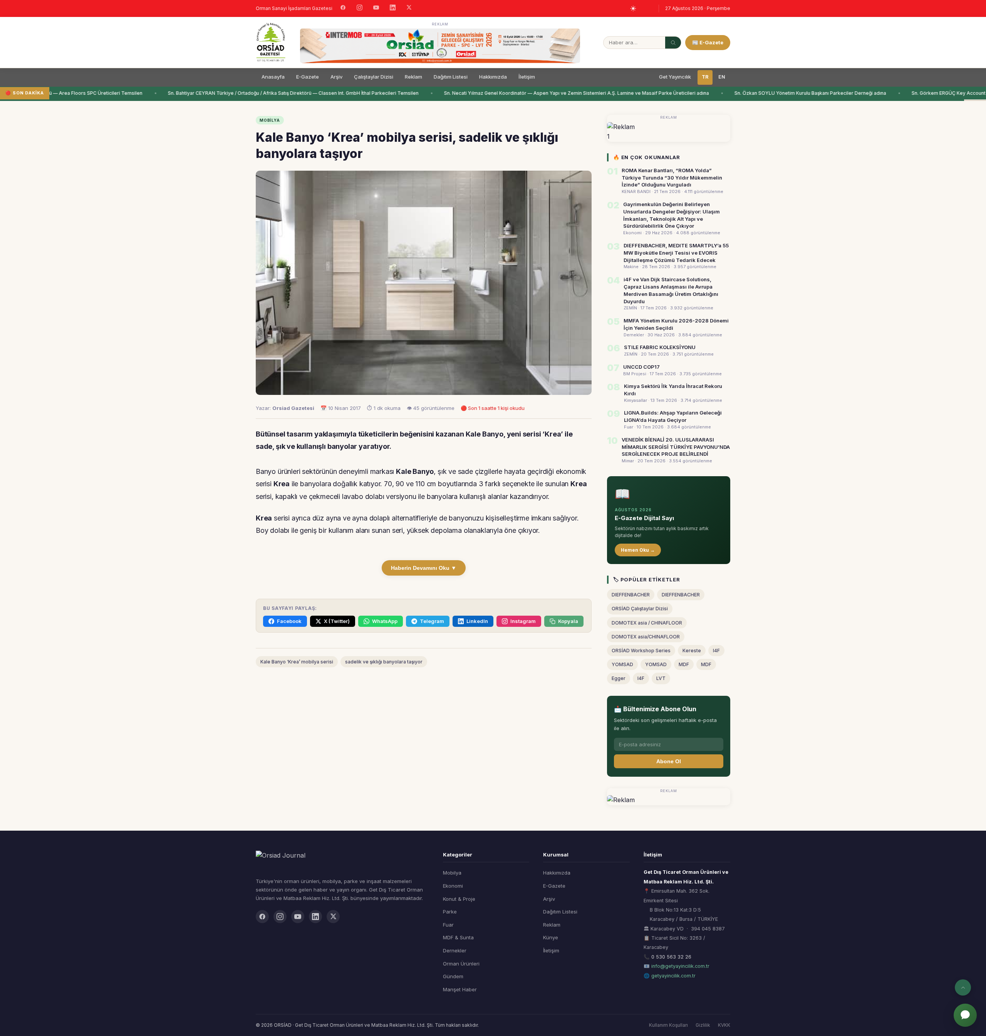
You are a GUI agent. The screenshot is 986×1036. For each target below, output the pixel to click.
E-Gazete (307, 77)
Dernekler (454, 950)
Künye (550, 937)
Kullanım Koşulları (668, 1025)
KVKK (724, 1025)
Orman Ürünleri (461, 963)
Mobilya (452, 873)
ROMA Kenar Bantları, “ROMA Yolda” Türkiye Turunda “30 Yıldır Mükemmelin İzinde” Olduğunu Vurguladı (672, 177)
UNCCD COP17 (641, 367)
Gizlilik (703, 1025)
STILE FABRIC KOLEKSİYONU (660, 347)
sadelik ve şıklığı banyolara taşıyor (384, 662)
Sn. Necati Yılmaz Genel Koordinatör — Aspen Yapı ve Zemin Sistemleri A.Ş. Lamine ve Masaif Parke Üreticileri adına (563, 93)
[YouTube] (376, 8)
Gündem (453, 976)
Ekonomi (453, 886)
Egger (618, 678)
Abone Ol (668, 761)
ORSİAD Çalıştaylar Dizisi (640, 608)
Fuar (448, 925)
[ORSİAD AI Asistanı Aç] (965, 1015)
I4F (716, 650)
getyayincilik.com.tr (673, 976)
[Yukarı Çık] (963, 987)
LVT (661, 678)
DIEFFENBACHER (631, 595)
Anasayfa (273, 77)
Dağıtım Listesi (451, 77)
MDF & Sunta (458, 937)
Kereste (691, 650)
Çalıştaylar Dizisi (373, 77)
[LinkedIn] (393, 8)
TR (705, 77)
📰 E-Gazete (707, 42)
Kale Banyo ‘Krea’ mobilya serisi (296, 662)
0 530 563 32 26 (671, 957)
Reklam (413, 77)
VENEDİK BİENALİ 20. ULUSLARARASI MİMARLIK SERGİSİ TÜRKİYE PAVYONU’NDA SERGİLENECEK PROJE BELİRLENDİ (676, 447)
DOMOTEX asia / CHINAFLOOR (647, 623)
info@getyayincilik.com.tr (680, 966)
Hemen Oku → (638, 550)
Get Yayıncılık (675, 77)
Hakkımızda (493, 77)
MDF (684, 664)
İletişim (526, 77)
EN (721, 77)
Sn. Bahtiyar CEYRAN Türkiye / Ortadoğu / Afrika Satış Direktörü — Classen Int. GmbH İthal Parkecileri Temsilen (280, 93)
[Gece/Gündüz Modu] (633, 8)
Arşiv (336, 77)
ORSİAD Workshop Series (641, 650)
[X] (409, 8)
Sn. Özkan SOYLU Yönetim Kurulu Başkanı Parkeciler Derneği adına (798, 93)
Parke (450, 911)
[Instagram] (359, 8)
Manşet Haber (460, 989)
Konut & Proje (459, 899)
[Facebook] (343, 8)
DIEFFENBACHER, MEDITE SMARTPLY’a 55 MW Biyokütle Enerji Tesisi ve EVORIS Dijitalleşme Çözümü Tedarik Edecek (676, 252)
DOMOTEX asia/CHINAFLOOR (646, 637)
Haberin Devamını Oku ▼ (423, 568)
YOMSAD (622, 664)
